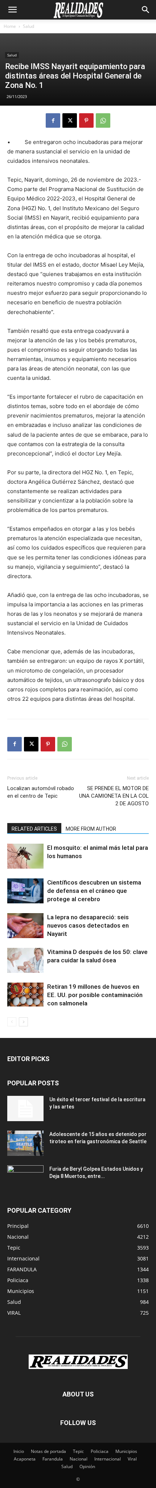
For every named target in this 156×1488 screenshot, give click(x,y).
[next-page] (23, 1021)
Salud (28, 26)
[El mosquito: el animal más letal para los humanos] (25, 856)
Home (10, 26)
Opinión (87, 1466)
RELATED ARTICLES (34, 829)
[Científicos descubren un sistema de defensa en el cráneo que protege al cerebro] (25, 890)
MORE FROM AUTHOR (91, 829)
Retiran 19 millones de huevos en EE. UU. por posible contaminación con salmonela (95, 995)
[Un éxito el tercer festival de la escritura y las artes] (25, 1108)
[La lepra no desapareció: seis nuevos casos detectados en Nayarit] (25, 925)
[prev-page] (11, 1021)
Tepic (78, 1451)
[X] (69, 120)
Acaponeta (25, 1459)
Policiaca (99, 1451)
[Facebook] (53, 120)
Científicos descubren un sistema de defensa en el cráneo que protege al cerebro (94, 891)
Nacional (78, 1459)
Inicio (18, 1451)
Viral (132, 1459)
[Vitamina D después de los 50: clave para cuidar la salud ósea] (25, 960)
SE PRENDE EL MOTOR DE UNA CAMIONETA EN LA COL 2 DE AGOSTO (114, 796)
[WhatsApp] (103, 120)
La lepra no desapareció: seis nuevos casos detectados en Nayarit (88, 925)
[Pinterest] (86, 120)
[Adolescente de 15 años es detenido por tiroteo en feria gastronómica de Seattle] (25, 1143)
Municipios (126, 1451)
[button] (12, 10)
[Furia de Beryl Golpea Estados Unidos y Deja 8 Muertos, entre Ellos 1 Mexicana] (25, 1178)
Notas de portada (48, 1451)
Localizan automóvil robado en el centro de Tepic (40, 792)
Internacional (107, 1459)
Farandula (52, 1459)
